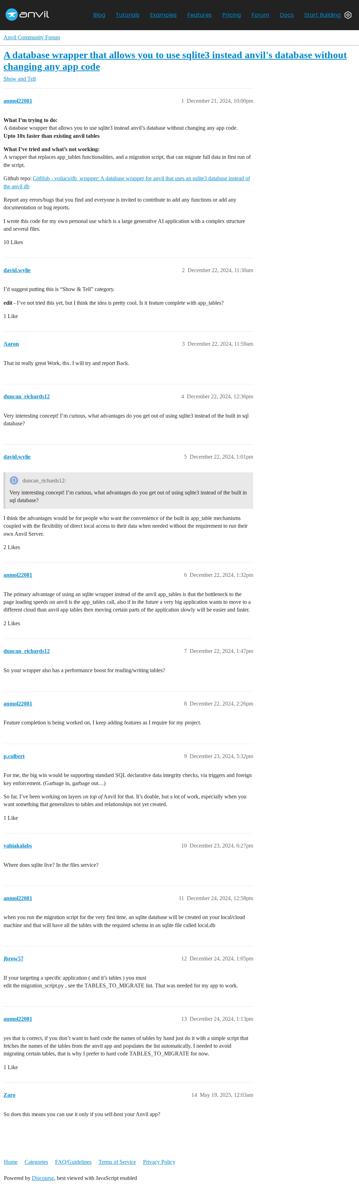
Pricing (231, 15)
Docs (287, 15)
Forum (260, 15)
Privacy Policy (159, 1162)
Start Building (323, 15)
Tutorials (128, 15)
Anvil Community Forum (32, 37)
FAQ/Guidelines (73, 1162)
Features (199, 15)
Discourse (43, 1178)
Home (11, 1162)
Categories (36, 1162)
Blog (99, 15)
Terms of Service (117, 1162)
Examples (163, 15)
